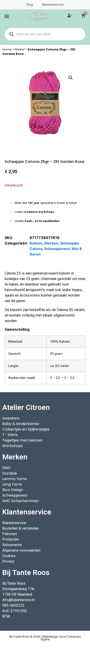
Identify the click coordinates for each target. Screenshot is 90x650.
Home (7, 49)
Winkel (19, 49)
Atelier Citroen (26, 407)
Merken (51, 243)
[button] (7, 16)
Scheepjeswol (57, 248)
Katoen (36, 243)
